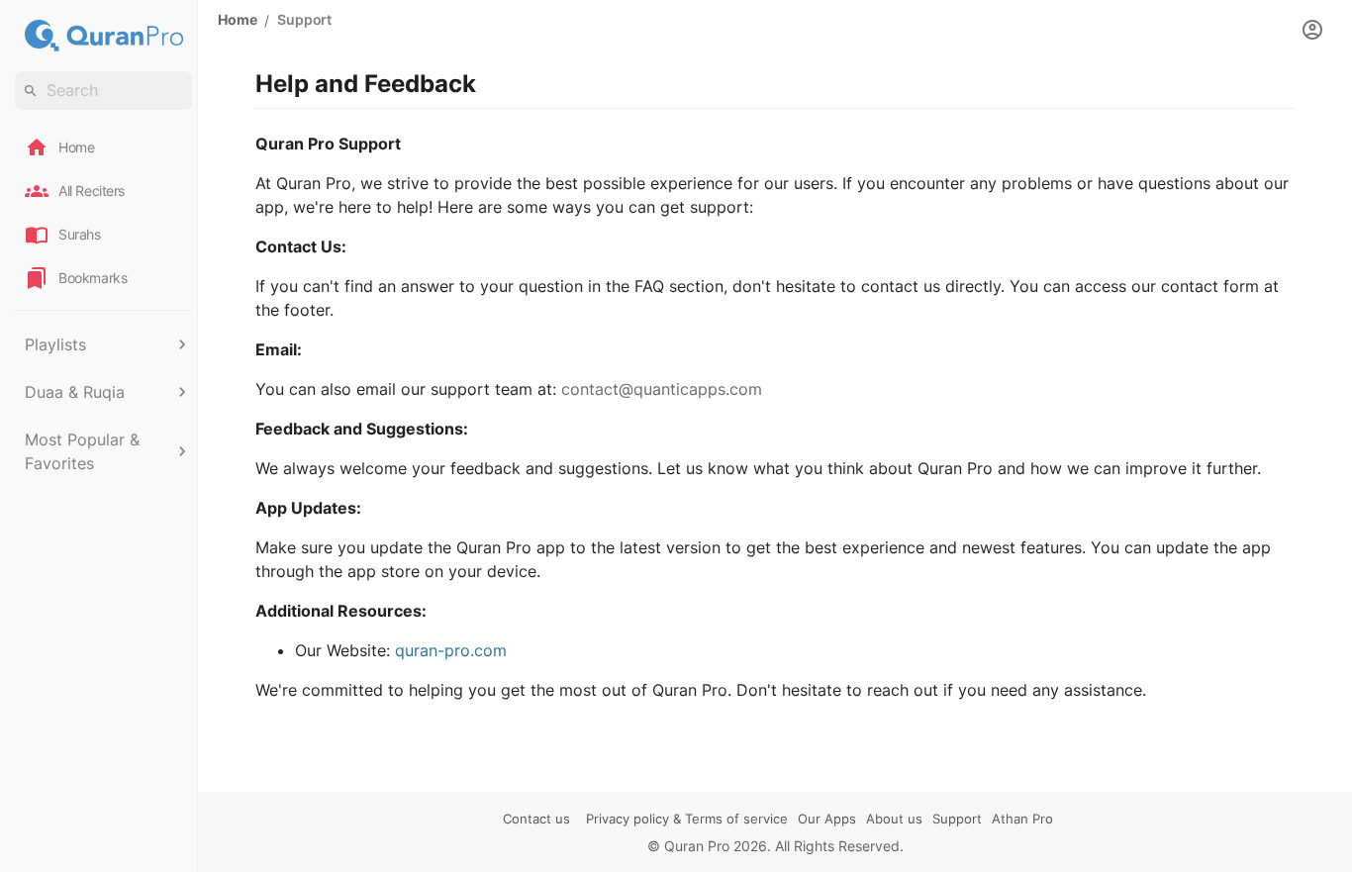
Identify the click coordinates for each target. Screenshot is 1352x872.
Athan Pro (1022, 818)
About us (894, 818)
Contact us (536, 818)
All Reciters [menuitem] (91, 190)
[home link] (103, 35)
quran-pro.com (451, 650)
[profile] (1312, 29)
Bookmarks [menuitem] (92, 277)
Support (957, 818)
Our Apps (827, 818)
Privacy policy (627, 818)
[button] (103, 344)
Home (237, 19)
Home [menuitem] (76, 147)
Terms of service (736, 818)
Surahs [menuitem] (79, 234)
